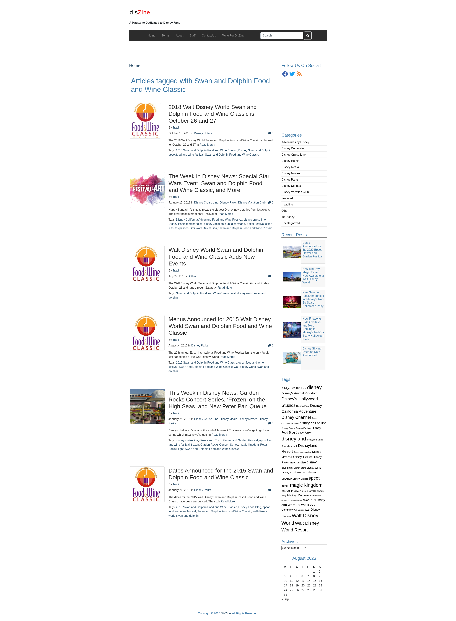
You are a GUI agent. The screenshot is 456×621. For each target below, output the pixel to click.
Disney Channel (296, 417)
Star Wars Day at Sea (203, 228)
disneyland (293, 439)
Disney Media (290, 167)
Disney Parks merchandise (186, 223)
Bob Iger (285, 388)
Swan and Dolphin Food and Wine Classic (232, 154)
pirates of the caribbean (291, 500)
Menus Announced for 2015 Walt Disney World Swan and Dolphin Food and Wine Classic (220, 326)
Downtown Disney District (294, 479)
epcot (314, 478)
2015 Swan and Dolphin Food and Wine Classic (206, 362)
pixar (305, 500)
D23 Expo (301, 388)
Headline (287, 204)
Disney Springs (291, 185)
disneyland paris (315, 440)
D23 (293, 388)
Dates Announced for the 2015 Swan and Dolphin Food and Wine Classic (221, 474)
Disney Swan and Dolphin (254, 150)
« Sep (285, 599)
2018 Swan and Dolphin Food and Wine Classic (206, 150)
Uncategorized (290, 223)
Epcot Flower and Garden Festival (236, 440)
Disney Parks (289, 179)
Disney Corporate (292, 148)
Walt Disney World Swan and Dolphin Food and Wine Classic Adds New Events (216, 257)
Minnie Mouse (314, 495)
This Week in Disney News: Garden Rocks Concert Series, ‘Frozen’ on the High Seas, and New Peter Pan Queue (218, 400)
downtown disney (305, 472)
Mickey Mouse (297, 495)
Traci (176, 127)
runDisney (287, 216)
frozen (285, 485)
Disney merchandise (302, 452)
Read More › (207, 144)
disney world (314, 467)
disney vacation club (217, 223)
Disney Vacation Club (295, 192)
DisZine (226, 613)
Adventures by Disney (295, 142)
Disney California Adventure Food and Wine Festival (209, 219)
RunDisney (317, 500)
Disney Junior (304, 432)
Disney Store (300, 468)
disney (314, 387)
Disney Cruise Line (293, 154)
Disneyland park (289, 446)
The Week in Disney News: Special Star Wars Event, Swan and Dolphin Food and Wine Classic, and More (219, 183)
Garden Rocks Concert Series (219, 444)
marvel (286, 490)
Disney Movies (290, 173)
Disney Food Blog (249, 507)
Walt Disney (299, 510)
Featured (287, 198)
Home (134, 65)
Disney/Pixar (302, 406)
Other (284, 210)
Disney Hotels (290, 160)
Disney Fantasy (303, 428)
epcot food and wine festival (186, 154)
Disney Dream (288, 428)
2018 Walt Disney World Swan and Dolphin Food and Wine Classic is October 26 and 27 (213, 114)
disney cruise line (313, 423)
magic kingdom (306, 485)
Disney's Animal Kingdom (299, 393)
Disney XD (287, 472)
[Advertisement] (228, 49)
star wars (288, 505)
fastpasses (181, 228)
